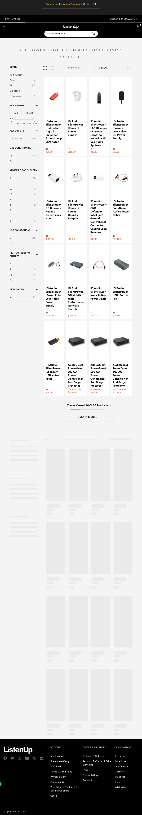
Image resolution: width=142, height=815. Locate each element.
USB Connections (20, 230)
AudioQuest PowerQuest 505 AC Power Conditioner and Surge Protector (98, 375)
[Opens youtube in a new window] (28, 758)
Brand (13, 67)
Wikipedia (120, 787)
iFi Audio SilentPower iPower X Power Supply (75, 128)
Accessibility (57, 782)
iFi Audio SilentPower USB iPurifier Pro (121, 293)
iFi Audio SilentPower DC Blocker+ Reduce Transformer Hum (53, 210)
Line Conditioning (20, 148)
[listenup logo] (71, 26)
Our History (121, 766)
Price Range (17, 105)
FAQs (85, 770)
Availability (17, 130)
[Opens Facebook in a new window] (6, 758)
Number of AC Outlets (23, 170)
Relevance (103, 68)
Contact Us (89, 780)
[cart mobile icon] (138, 26)
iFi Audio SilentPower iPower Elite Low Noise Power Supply (53, 297)
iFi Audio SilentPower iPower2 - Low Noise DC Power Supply (120, 130)
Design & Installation (123, 18)
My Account (57, 756)
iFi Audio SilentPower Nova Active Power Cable (98, 293)
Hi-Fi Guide (56, 766)
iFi (47, 149)
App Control (17, 289)
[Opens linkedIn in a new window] (43, 758)
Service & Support (93, 775)
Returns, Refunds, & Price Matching (97, 763)
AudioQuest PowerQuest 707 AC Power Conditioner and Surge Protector (76, 375)
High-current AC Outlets (20, 255)
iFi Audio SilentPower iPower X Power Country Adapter (75, 210)
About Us (120, 756)
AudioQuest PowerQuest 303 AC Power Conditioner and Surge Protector (120, 375)
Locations (120, 761)
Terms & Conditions (61, 771)
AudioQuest (74, 389)
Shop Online (12, 18)
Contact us (94, 4)
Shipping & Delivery (93, 756)
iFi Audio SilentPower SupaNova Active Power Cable (121, 208)
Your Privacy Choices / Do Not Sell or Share (64, 789)
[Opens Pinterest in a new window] (35, 758)
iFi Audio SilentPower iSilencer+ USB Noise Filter (53, 372)
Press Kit (120, 777)
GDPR (53, 796)
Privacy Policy (58, 777)
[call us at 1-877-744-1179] (89, 4)
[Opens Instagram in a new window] (20, 758)
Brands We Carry (60, 761)
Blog (117, 782)
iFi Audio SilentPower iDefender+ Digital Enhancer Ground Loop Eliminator (54, 132)
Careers (119, 771)
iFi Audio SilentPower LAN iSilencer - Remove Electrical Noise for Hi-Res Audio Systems (99, 133)
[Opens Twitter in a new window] (13, 758)
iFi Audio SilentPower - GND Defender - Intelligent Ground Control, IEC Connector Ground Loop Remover (98, 217)
